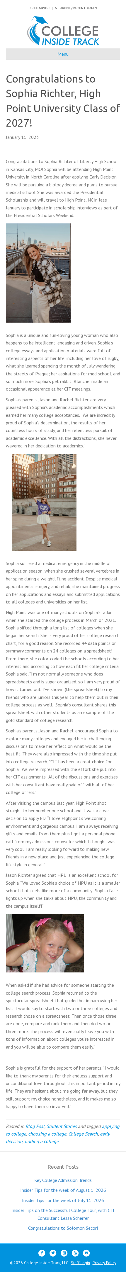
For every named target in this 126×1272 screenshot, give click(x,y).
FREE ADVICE (40, 8)
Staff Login (80, 1262)
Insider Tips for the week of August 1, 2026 (63, 1190)
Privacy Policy (104, 1262)
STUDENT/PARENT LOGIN (76, 8)
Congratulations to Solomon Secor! (63, 1228)
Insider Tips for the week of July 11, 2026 (63, 1200)
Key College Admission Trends (63, 1180)
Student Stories (62, 1126)
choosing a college (47, 1134)
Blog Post (35, 1126)
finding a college (42, 1141)
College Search (83, 1134)
